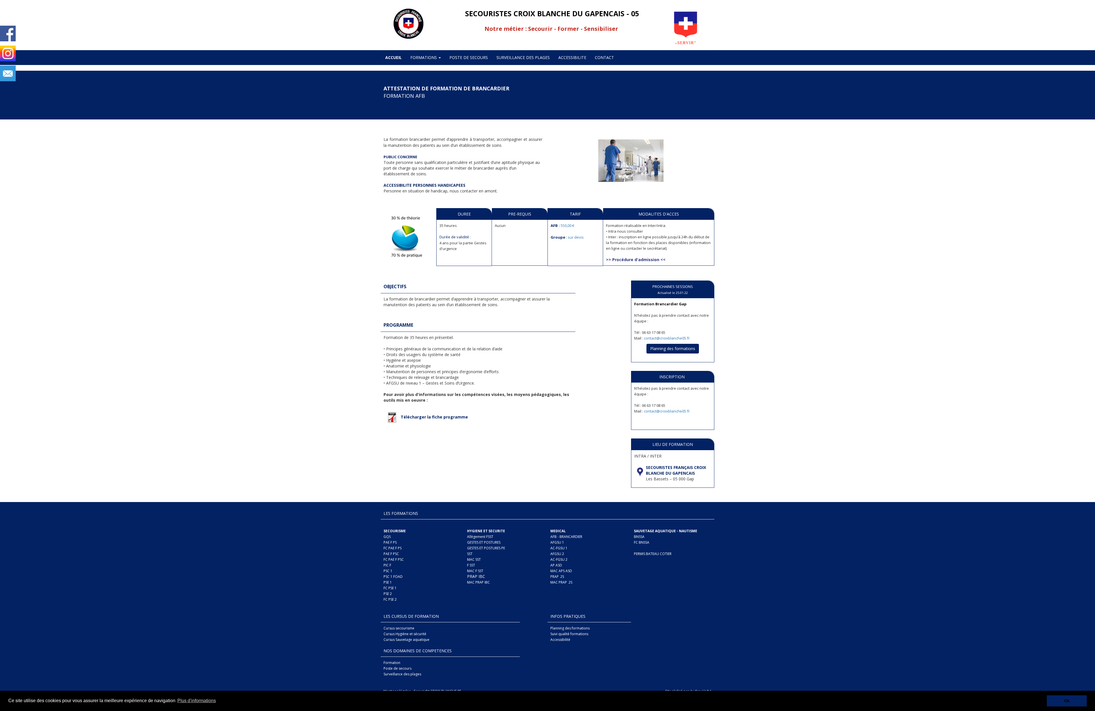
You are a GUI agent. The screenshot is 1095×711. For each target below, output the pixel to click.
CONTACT (604, 57)
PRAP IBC (476, 576)
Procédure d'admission (635, 259)
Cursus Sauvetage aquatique (406, 639)
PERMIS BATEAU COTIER (653, 553)
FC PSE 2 (390, 599)
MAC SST (474, 559)
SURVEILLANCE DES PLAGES (523, 57)
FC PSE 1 (390, 588)
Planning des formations (672, 348)
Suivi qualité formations (569, 633)
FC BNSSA (641, 542)
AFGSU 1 (557, 542)
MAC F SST (475, 570)
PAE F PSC (391, 553)
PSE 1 (388, 582)
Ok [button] (1067, 700)
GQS (387, 536)
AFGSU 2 (557, 553)
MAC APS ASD (561, 570)
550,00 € (567, 225)
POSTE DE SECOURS (468, 57)
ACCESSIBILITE (572, 57)
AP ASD (556, 565)
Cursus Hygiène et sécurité (405, 633)
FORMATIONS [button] (424, 57)
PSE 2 (388, 593)
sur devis (576, 237)
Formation (392, 662)
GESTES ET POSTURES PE (486, 548)
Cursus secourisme (399, 628)
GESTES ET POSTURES (483, 542)
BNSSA (639, 536)
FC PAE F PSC (394, 559)
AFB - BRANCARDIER (566, 536)
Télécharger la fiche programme (434, 417)
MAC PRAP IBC (478, 582)
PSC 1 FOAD (393, 576)
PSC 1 (388, 570)
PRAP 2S (557, 576)
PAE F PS (390, 542)
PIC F (387, 565)
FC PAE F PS (393, 548)
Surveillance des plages (402, 674)
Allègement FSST (480, 536)
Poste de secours (397, 668)
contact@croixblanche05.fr (667, 338)
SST (470, 553)
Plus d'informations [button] (196, 700)
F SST (471, 565)
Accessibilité (560, 639)
